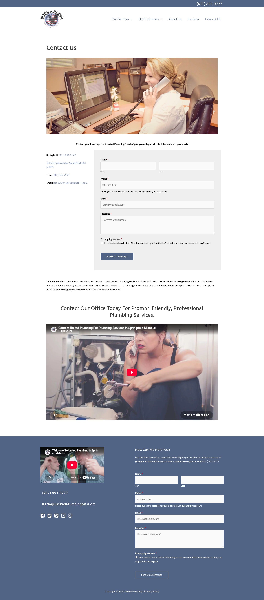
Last (161, 171)
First (102, 171)
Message (106, 213)
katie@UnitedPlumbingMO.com (70, 182)
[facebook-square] (43, 515)
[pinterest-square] (57, 515)
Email (104, 198)
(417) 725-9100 (61, 174)
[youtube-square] (64, 515)
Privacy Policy (151, 591)
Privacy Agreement (111, 239)
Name (104, 159)
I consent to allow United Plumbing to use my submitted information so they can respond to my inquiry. (157, 243)
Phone (104, 178)
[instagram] (71, 515)
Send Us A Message (117, 256)
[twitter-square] (50, 515)
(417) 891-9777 (209, 4)
